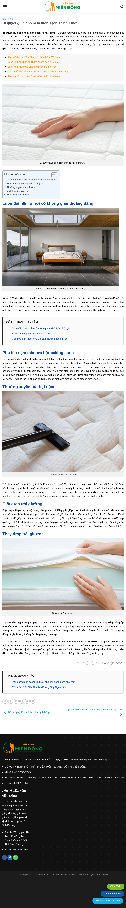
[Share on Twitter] (16, 701)
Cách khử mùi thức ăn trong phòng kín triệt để (32, 66)
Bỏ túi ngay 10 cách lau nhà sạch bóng (29, 712)
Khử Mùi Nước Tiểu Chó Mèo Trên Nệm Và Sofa (33, 57)
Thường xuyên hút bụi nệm (21, 187)
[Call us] (15, 857)
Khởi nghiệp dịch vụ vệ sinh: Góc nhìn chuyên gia (33, 76)
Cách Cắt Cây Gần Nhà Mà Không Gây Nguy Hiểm (39, 687)
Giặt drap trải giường (17, 191)
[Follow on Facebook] (4, 857)
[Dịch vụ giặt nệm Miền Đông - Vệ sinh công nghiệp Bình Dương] (63, 6)
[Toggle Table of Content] (52, 175)
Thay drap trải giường (18, 194)
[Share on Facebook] (10, 701)
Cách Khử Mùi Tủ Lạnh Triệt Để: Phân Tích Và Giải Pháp (37, 71)
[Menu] (4, 6)
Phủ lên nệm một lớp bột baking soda (26, 183)
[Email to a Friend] (21, 701)
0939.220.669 (20, 783)
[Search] (122, 6)
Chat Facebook (112, 893)
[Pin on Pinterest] (27, 701)
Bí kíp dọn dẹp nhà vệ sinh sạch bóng (32, 333)
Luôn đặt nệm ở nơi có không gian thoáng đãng (31, 180)
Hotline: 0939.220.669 (107, 900)
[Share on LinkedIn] (32, 701)
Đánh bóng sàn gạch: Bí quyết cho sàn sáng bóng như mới (43, 682)
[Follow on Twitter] (9, 857)
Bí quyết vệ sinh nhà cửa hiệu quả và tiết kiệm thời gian (41, 328)
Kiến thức (7, 19)
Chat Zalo (115, 886)
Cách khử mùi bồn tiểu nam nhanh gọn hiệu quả (33, 61)
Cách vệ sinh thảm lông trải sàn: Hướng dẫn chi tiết (39, 338)
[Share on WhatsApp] (5, 701)
